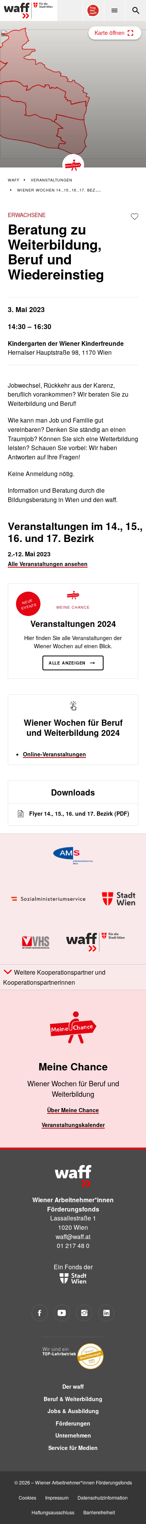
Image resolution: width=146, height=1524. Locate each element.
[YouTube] (62, 1313)
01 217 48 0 (73, 1245)
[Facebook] (40, 1313)
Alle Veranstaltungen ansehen (48, 564)
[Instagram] (84, 1313)
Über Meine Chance (73, 1110)
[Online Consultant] (93, 10)
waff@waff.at (73, 1236)
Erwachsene (27, 215)
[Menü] (114, 10)
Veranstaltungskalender (73, 1125)
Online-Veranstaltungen (54, 754)
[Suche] (135, 10)
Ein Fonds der (73, 1266)
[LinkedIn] (106, 1313)
